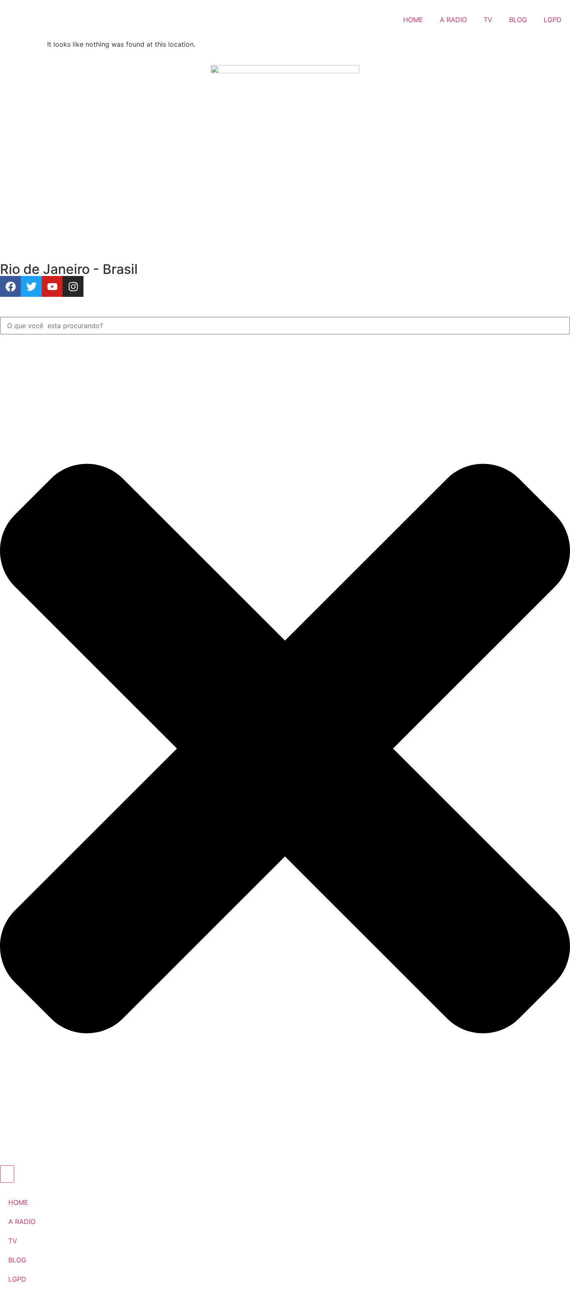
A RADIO (453, 19)
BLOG (518, 19)
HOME (413, 19)
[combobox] (285, 325)
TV (488, 19)
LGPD (553, 19)
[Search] (7, 1174)
